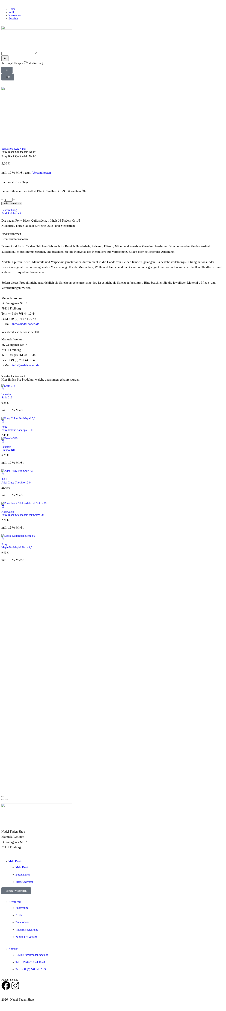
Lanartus (6, 394)
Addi (4, 479)
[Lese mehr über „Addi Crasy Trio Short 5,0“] (2, 474)
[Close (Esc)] (2, 796)
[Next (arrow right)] (6, 799)
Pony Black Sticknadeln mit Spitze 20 (22, 514)
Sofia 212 (6, 397)
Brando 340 (8, 449)
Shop (10, 148)
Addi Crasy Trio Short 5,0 (16, 482)
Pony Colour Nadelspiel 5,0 (16, 429)
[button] (7, 70)
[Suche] (4, 58)
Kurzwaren (20, 148)
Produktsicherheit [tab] (11, 213)
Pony (4, 426)
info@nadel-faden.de (25, 324)
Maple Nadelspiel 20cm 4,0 (16, 547)
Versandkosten (41, 172)
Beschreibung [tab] (9, 210)
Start (4, 148)
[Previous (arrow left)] (2, 799)
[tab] (113, 210)
